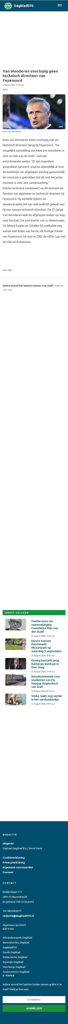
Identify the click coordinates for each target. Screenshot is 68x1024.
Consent (8, 872)
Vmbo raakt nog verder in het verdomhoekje (46, 697)
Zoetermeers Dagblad (16, 971)
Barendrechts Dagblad (16, 942)
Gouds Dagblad (11, 952)
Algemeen (9, 925)
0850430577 (14, 910)
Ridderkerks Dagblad (15, 957)
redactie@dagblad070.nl (18, 915)
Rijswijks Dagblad (13, 962)
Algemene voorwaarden (18, 867)
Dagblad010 (10, 947)
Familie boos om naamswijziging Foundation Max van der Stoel (44, 626)
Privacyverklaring (14, 862)
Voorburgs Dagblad (14, 966)
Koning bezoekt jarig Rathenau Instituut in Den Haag (45, 664)
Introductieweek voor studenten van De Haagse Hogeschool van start (45, 681)
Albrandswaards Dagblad (17, 937)
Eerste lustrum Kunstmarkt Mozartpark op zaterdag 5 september (46, 646)
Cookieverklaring (14, 857)
